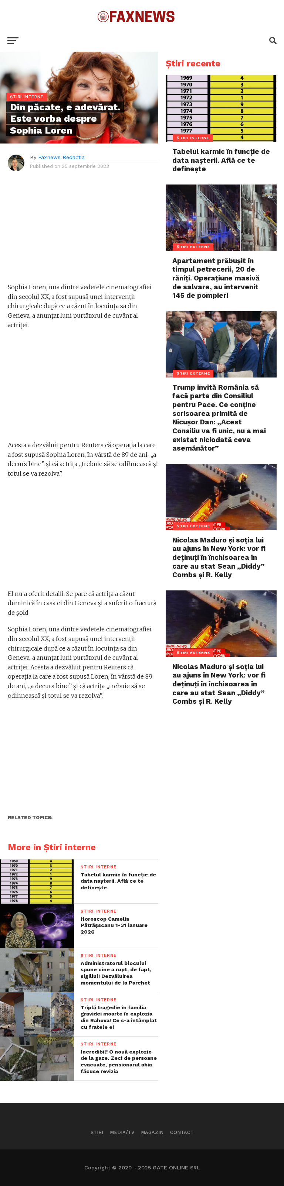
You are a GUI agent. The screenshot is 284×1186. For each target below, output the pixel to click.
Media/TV (122, 1132)
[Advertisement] (83, 231)
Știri (97, 1132)
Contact (182, 1132)
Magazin (152, 1132)
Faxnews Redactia (61, 157)
